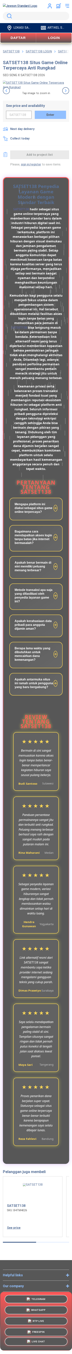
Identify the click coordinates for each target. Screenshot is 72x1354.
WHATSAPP (38, 1309)
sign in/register (31, 164)
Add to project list (39, 155)
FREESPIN (38, 1331)
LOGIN (54, 38)
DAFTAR (18, 38)
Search (8, 16)
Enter (50, 115)
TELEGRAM (38, 1298)
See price (14, 1228)
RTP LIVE (38, 1320)
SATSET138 (21, 209)
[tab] (19, 1242)
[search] (36, 16)
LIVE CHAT (38, 1342)
